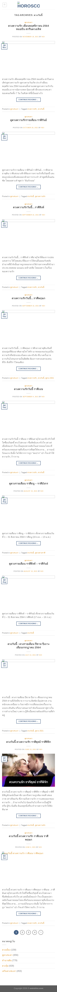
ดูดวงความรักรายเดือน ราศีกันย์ (28, 120)
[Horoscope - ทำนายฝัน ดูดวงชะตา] (28, 5)
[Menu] (4, 5)
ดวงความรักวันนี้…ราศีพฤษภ (28, 298)
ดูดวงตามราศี (40, 553)
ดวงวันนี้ (41, 109)
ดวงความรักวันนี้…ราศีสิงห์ (28, 207)
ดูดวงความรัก (40, 196)
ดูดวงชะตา (28, 22)
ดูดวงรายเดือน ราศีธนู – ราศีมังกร (28, 483)
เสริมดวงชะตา (9, 971)
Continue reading (28, 100)
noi (43, 36)
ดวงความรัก (32, 109)
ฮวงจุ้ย (5, 966)
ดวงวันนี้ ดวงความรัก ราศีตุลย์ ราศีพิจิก (28, 741)
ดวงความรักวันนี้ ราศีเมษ (28, 389)
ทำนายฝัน (7, 960)
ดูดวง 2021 (49, 378)
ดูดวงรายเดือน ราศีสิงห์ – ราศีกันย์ (28, 563)
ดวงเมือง (6, 950)
